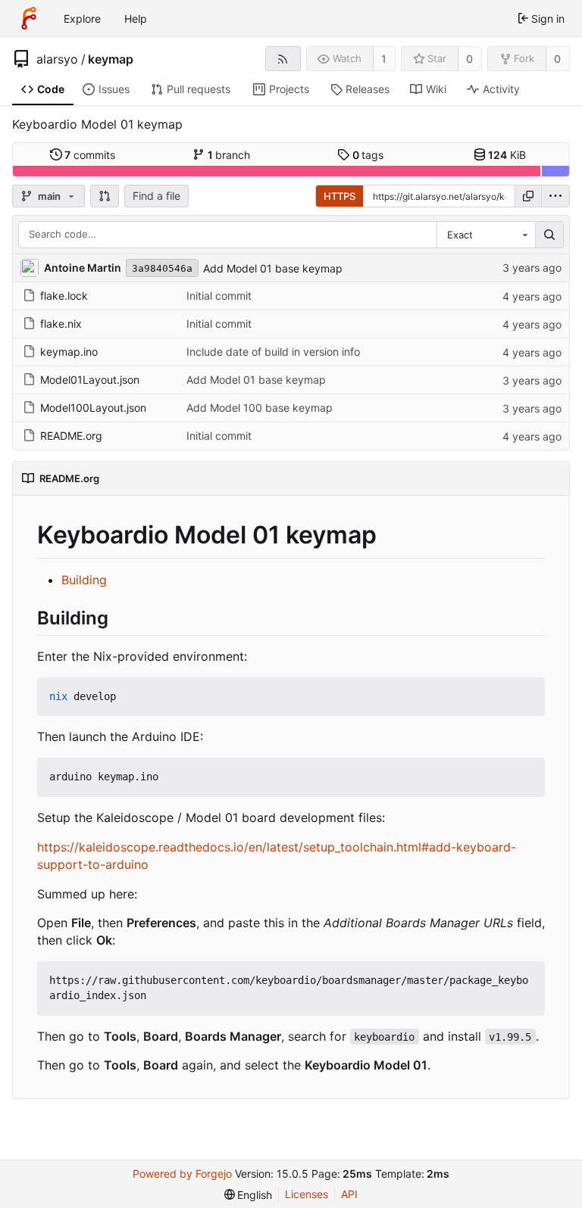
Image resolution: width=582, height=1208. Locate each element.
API (349, 1194)
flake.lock (64, 295)
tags (368, 154)
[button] (104, 196)
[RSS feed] (283, 58)
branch (229, 154)
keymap (110, 59)
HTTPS (339, 196)
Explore (82, 18)
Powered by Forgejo (182, 1173)
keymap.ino (69, 351)
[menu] (555, 196)
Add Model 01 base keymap (273, 268)
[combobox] (485, 234)
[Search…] (549, 234)
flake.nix (61, 323)
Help (135, 18)
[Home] (29, 18)
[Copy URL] (528, 196)
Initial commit (219, 295)
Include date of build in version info (273, 351)
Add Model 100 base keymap (259, 407)
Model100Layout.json (93, 407)
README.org (71, 435)
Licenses (306, 1194)
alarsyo (57, 59)
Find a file (156, 195)
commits (89, 154)
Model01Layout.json (89, 379)
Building (84, 579)
